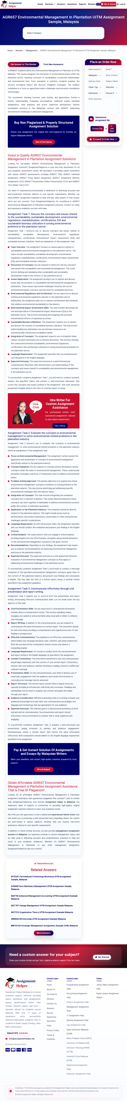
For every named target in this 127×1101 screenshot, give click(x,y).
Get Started (103, 957)
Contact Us (52, 1003)
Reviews (92, 4)
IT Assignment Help (75, 1015)
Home (40, 4)
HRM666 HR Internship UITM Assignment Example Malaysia (38, 919)
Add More (112, 130)
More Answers (43, 933)
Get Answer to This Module (23, 64)
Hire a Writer (60, 426)
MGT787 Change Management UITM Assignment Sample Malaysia (42, 905)
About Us (51, 989)
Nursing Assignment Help (77, 1020)
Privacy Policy (53, 1030)
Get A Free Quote (44, 142)
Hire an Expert (43, 769)
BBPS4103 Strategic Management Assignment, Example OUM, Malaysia (44, 926)
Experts (82, 4)
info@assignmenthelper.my (21, 1039)
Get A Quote (110, 4)
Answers (61, 4)
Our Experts (52, 994)
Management (31, 50)
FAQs (49, 1026)
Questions (72, 4)
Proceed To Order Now (104, 139)
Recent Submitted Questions (51, 1017)
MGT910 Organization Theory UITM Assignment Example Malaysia (42, 912)
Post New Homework (53, 64)
